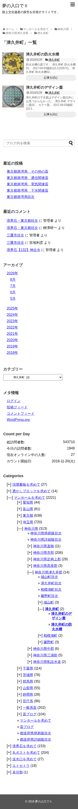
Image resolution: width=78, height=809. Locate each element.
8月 (13, 279)
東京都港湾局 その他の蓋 (27, 171)
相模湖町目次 (51, 589)
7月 (13, 286)
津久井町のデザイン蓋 (44, 87)
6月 (13, 292)
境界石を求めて (24, 746)
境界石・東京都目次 (22, 220)
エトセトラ (21, 766)
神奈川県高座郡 (45, 566)
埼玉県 (28, 522)
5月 (13, 298)
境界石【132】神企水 (23, 250)
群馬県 (28, 681)
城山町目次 (49, 577)
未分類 (17, 772)
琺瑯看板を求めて (26, 484)
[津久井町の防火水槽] (13, 63)
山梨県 (28, 688)
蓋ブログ (30, 714)
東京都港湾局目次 (20, 197)
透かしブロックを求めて (31, 491)
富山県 (28, 509)
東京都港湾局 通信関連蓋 (27, 178)
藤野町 (49, 642)
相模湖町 (50, 635)
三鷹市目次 (15, 235)
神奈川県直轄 (43, 546)
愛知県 (28, 502)
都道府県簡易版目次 (35, 733)
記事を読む (51, 77)
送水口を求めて (24, 759)
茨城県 (28, 675)
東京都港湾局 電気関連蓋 (27, 184)
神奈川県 (31, 528)
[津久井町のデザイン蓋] (13, 96)
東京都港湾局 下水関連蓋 (27, 190)
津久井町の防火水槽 (42, 54)
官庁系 (28, 701)
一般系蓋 (30, 707)
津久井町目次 (51, 583)
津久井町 (54, 59)
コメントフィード (20, 413)
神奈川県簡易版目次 (46, 533)
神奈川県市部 (43, 552)
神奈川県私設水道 (47, 662)
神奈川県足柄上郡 (47, 559)
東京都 (28, 515)
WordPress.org (18, 420)
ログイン (14, 401)
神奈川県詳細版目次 (46, 539)
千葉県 (28, 668)
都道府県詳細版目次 (35, 739)
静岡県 (28, 694)
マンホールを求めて (29, 497)
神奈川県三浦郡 (45, 655)
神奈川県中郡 (43, 649)
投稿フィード (17, 407)
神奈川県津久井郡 (48, 572)
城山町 (49, 602)
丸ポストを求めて (26, 752)
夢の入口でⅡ (15, 5)
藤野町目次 (49, 596)
